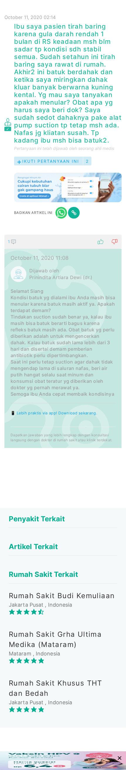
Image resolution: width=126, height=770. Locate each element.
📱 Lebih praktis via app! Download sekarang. (54, 413)
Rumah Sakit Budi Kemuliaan (62, 595)
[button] (63, 242)
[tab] (63, 341)
